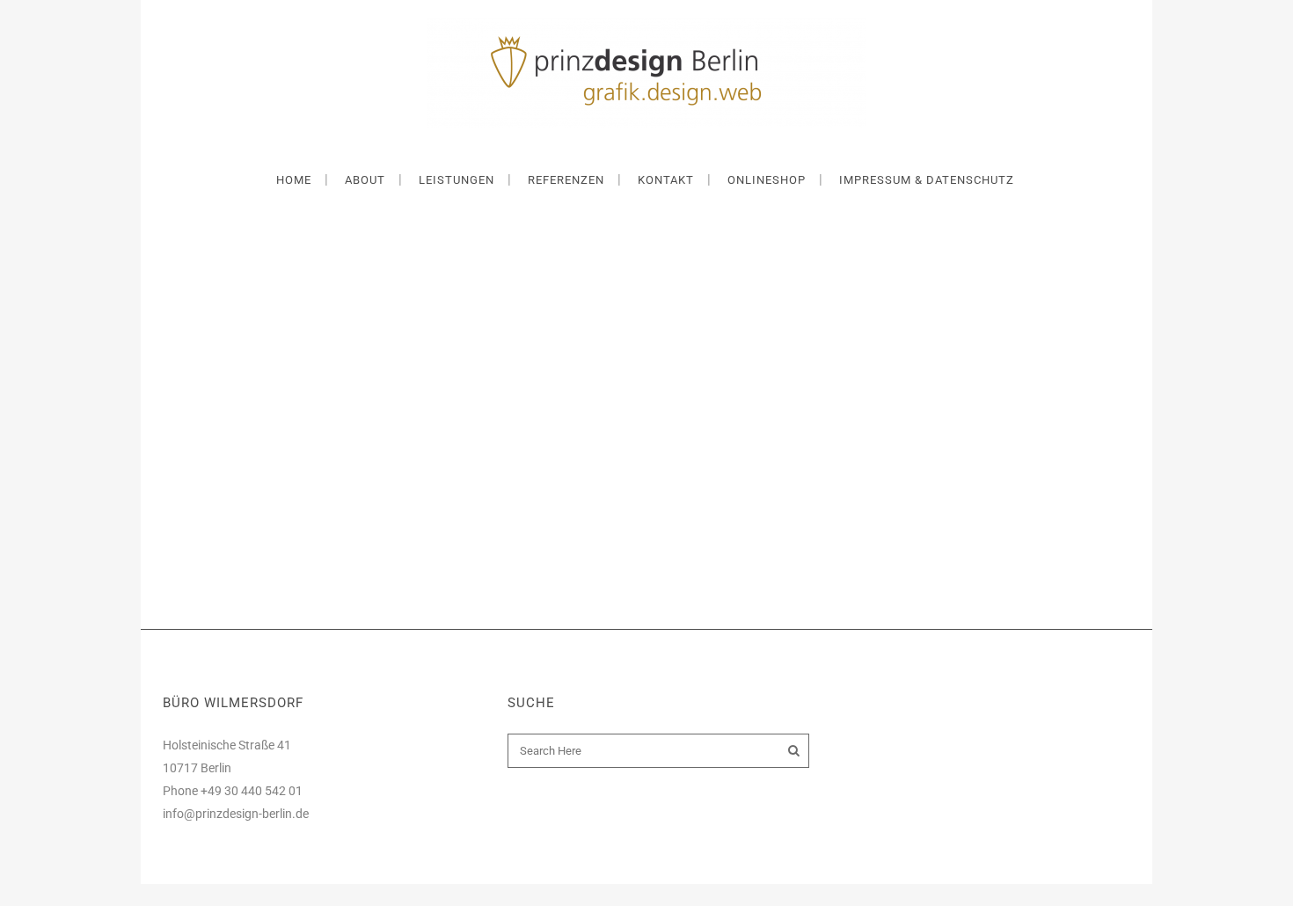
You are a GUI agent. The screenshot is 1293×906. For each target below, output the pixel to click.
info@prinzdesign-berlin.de (236, 814)
